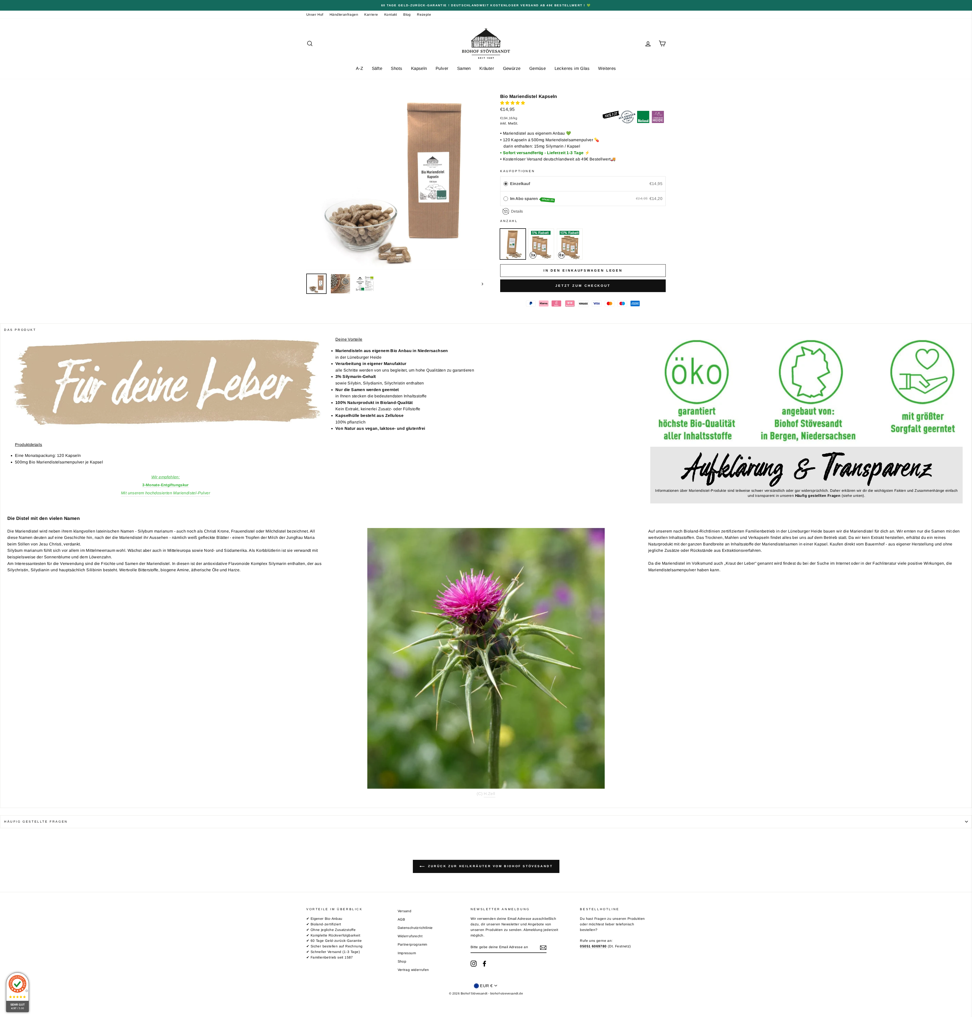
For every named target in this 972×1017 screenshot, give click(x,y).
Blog (407, 14)
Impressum (407, 953)
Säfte (377, 68)
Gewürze (512, 68)
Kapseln (419, 68)
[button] (513, 103)
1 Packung (512, 244)
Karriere (371, 14)
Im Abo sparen (532, 198)
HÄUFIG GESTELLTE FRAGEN (36, 821)
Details (517, 211)
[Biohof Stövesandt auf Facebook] (484, 964)
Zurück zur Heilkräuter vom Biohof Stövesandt (490, 866)
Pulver (442, 68)
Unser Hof (314, 14)
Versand (405, 911)
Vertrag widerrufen (413, 970)
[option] (486, 5)
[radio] (505, 183)
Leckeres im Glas (572, 68)
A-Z (359, 68)
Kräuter (486, 68)
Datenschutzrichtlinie (415, 928)
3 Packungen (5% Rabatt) (541, 244)
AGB (401, 919)
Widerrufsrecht (410, 936)
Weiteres (607, 68)
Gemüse (537, 68)
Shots (396, 68)
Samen (464, 68)
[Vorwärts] (480, 284)
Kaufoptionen (517, 171)
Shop (402, 961)
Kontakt (390, 14)
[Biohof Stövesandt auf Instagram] (474, 964)
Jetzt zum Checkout (583, 286)
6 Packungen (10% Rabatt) (569, 244)
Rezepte (424, 14)
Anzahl (509, 221)
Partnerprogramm (412, 944)
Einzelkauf (520, 183)
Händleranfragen (344, 14)
